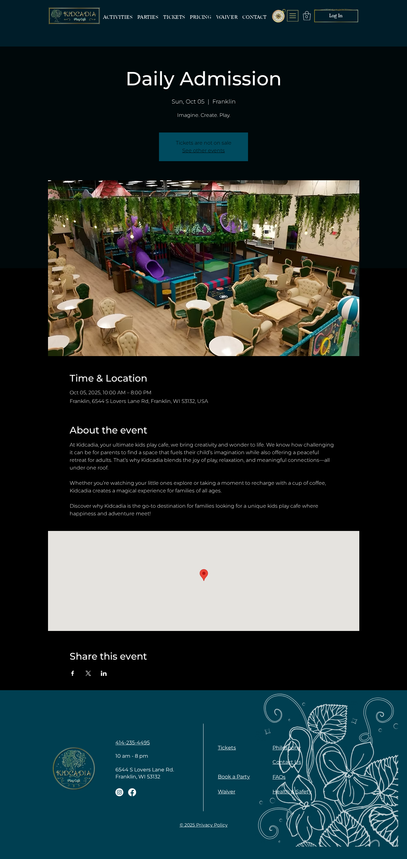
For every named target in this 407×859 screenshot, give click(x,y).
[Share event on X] (88, 673)
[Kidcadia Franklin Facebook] (132, 792)
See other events (203, 150)
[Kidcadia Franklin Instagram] (119, 792)
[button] (307, 15)
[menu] (293, 15)
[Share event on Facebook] (73, 673)
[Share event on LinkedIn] (104, 673)
